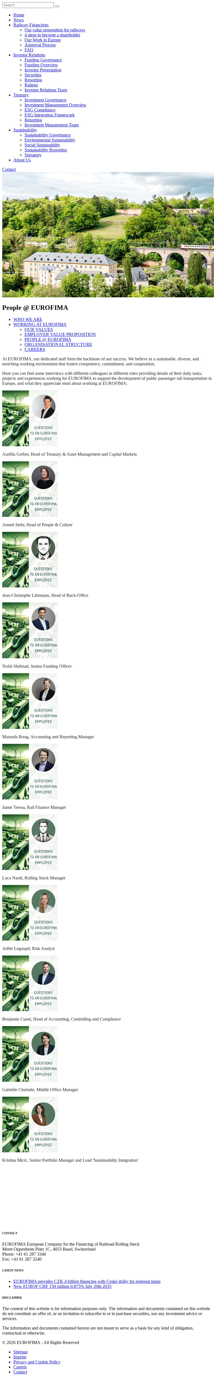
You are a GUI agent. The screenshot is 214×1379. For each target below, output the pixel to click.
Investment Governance (45, 100)
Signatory (33, 155)
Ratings (31, 85)
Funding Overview (41, 65)
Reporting (33, 80)
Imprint (19, 1357)
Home (18, 15)
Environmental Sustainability (50, 140)
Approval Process (40, 45)
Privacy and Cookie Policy (36, 1362)
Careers (20, 1367)
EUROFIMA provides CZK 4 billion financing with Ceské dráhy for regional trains (86, 1281)
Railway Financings (30, 25)
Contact (9, 169)
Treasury (21, 95)
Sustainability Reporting (46, 150)
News (18, 20)
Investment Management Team (52, 125)
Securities (33, 75)
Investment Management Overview (55, 105)
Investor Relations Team (46, 90)
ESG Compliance (40, 110)
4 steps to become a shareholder (52, 35)
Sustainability (25, 130)
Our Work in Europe (43, 40)
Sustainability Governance (48, 135)
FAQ (29, 50)
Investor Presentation (43, 70)
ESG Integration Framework (50, 115)
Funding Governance (43, 60)
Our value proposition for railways (55, 30)
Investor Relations (29, 55)
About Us (22, 160)
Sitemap (20, 1352)
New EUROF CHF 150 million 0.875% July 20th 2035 (62, 1286)
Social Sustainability (42, 145)
